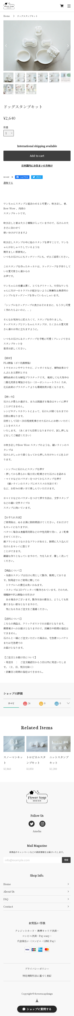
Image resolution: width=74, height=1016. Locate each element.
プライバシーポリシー (37, 968)
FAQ (5, 899)
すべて (11, 703)
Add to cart (37, 156)
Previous (6, 46)
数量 (5, 127)
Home (6, 15)
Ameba (37, 831)
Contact (8, 906)
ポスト (38, 177)
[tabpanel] (37, 45)
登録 (66, 859)
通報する (8, 182)
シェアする (24, 177)
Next (67, 46)
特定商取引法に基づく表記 (37, 975)
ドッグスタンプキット (27, 15)
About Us (8, 891)
